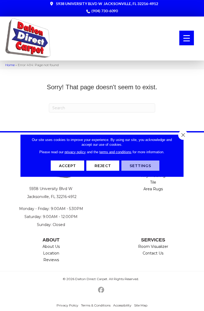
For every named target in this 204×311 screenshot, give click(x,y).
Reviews (51, 259)
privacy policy (75, 152)
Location (51, 253)
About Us (51, 246)
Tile (153, 182)
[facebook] (101, 290)
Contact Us (153, 253)
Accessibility (122, 305)
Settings (140, 165)
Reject (103, 165)
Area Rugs (153, 189)
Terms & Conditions (95, 305)
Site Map (140, 305)
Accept (67, 165)
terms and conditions (115, 152)
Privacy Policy (67, 305)
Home (10, 65)
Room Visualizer (153, 246)
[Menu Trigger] (186, 38)
